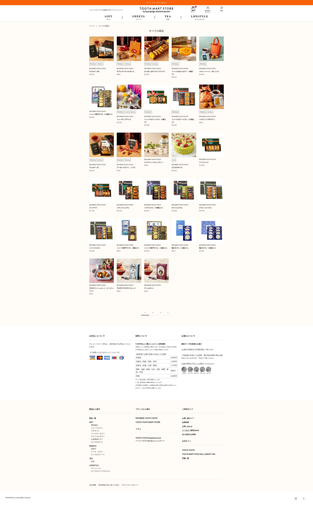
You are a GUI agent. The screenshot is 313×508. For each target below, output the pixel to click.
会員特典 (185, 422)
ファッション (96, 468)
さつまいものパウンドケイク (154, 71)
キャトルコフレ (177, 208)
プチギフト (95, 430)
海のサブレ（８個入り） (208, 248)
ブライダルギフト (98, 436)
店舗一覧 (185, 458)
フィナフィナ (204, 162)
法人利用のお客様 (189, 434)
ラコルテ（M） (94, 71)
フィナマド (93, 208)
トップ (91, 26)
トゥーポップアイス (124, 119)
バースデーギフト (98, 433)
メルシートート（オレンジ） (209, 71)
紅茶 (93, 461)
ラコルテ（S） (94, 167)
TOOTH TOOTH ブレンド (126, 288)
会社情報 (92, 485)
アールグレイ (149, 288)
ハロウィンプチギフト (207, 119)
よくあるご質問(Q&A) (190, 430)
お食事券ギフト (97, 439)
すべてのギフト (97, 442)
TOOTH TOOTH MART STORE (148, 422)
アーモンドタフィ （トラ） (126, 167)
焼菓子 (93, 448)
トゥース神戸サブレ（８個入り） (156, 248)
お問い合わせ (187, 426)
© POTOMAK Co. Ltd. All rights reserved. (18, 497)
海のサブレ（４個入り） (180, 248)
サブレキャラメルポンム (125, 71)
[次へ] (168, 312)
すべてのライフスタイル (100, 471)
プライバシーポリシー (130, 485)
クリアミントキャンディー (153, 162)
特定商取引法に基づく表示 (109, 485)
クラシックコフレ (205, 208)
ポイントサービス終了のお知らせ (156, 2)
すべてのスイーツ (98, 454)
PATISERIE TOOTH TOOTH (146, 418)
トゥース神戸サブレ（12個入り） (101, 114)
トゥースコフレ (94, 248)
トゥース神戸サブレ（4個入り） (128, 248)
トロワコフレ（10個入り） (154, 208)
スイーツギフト (97, 428)
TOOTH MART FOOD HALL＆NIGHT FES (198, 454)
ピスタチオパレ (178, 167)
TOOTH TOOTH (188, 450)
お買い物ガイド (188, 418)
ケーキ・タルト (97, 451)
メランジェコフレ (123, 208)
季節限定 (94, 425)
